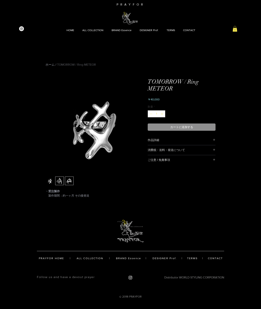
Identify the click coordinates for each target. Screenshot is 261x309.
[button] (235, 29)
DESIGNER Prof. (165, 258)
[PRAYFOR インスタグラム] (130, 277)
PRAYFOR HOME (51, 258)
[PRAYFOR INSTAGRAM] (21, 28)
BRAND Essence (128, 258)
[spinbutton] (156, 114)
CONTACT (215, 258)
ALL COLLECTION (90, 258)
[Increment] (162, 114)
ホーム (50, 64)
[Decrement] (150, 114)
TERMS (192, 258)
